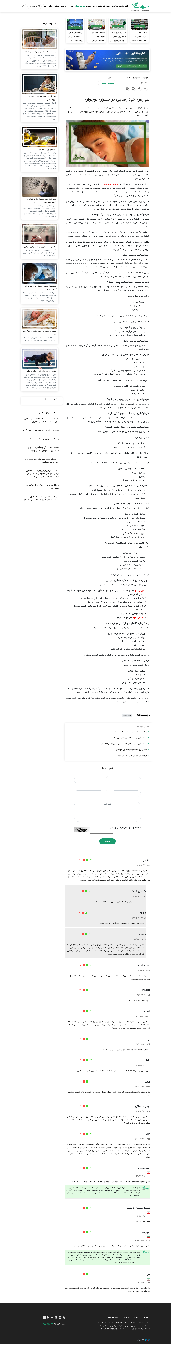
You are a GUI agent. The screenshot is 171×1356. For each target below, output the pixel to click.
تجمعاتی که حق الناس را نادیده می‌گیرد (41, 430)
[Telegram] (133, 88)
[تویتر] (52, 1317)
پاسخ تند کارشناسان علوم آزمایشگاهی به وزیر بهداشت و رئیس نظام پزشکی (40, 420)
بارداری (71, 6)
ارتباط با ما (136, 1317)
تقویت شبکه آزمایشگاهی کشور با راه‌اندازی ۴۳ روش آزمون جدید (43, 449)
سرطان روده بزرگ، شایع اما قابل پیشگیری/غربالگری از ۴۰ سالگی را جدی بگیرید (41, 499)
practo (115, 184)
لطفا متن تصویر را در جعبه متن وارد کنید (125, 828)
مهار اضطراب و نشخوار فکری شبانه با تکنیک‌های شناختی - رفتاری (41, 201)
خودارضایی (106, 184)
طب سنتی (101, 6)
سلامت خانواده (80, 6)
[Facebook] (145, 88)
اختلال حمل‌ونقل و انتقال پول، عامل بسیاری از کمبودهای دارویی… (118, 38)
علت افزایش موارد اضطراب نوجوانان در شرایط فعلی (41, 98)
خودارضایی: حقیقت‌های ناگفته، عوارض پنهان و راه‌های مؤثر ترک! (121, 744)
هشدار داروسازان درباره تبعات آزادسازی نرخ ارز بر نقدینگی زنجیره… (97, 38)
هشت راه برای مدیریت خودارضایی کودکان (130, 732)
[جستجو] (23, 6)
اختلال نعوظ (138, 617)
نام (107, 776)
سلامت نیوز (140, 6)
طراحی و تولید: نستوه (137, 1340)
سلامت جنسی (107, 83)
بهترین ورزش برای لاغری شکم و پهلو (41, 371)
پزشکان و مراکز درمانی (51, 6)
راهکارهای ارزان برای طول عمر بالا (44, 438)
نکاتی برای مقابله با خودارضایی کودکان (131, 749)
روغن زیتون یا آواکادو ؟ (47, 149)
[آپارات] (63, 1317)
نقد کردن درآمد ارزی (51, 399)
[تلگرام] (60, 1317)
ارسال (107, 841)
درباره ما (147, 1317)
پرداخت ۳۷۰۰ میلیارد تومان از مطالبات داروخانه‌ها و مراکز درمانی (140, 38)
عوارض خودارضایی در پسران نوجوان (117, 99)
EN (45, 6)
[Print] (127, 88)
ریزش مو (139, 590)
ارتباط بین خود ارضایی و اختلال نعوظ (132, 755)
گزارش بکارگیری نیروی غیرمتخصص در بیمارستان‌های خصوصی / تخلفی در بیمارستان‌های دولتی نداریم (41, 473)
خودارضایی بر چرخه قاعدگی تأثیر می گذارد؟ (129, 738)
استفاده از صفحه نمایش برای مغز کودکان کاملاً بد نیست (40, 288)
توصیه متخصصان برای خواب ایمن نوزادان (40, 52)
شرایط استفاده (113, 1317)
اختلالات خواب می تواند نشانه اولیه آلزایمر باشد (39, 333)
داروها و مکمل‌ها (91, 6)
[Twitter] (139, 88)
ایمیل (107, 790)
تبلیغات (126, 1317)
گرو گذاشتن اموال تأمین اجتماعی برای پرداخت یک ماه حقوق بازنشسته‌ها (75, 38)
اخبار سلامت (123, 6)
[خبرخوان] (48, 1317)
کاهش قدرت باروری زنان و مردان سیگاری (39, 247)
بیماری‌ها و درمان (112, 6)
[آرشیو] (44, 1317)
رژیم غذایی (64, 6)
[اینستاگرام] (56, 1317)
